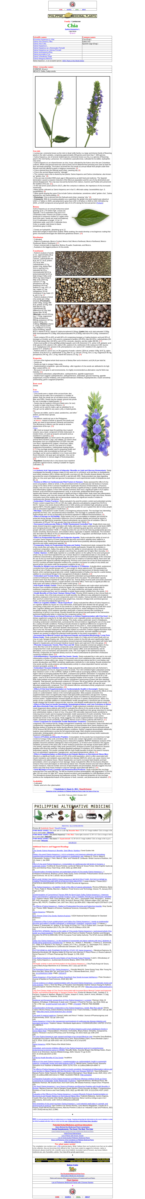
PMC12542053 (86, 1075)
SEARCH (69, 9)
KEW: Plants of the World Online (73, 61)
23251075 (62, 973)
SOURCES (72, 843)
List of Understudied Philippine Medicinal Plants (61, 1138)
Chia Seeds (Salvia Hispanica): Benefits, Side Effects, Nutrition (56, 851)
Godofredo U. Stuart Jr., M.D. (66, 789)
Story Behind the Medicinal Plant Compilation (72, 1127)
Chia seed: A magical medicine (44, 1015)
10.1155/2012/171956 (44, 973)
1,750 (59, 1146)
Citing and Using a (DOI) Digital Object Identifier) (83, 1121)
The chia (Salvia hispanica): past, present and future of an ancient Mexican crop (62, 1037)
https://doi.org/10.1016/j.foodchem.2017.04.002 (54, 1012)
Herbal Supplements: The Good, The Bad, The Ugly (72, 1129)
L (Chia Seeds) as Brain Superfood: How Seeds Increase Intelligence (71, 977)
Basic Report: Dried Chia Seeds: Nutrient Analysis (52, 916)
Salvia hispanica (39, 912)
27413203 (77, 1004)
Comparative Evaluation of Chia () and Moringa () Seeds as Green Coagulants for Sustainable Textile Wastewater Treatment (70, 1080)
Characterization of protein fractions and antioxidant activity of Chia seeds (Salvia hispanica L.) (68, 872)
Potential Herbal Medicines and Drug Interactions (72, 1125)
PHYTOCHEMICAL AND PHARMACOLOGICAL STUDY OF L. (63, 950)
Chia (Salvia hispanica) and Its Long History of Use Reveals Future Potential (61, 958)
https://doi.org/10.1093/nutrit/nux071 (98, 987)
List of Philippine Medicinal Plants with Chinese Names (72, 1182)
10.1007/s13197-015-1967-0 (56, 1004)
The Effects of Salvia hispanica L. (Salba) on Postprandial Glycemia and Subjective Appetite (67, 906)
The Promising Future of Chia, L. (51, 969)
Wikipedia (50, 832)
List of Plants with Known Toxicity (73, 1135)
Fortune (100, 203)
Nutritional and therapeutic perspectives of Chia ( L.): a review (62, 1000)
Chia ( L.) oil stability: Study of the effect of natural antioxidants (62, 887)
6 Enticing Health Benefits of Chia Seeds (48, 1058)
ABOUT (84, 9)
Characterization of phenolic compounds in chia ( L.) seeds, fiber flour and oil (68, 1008)
